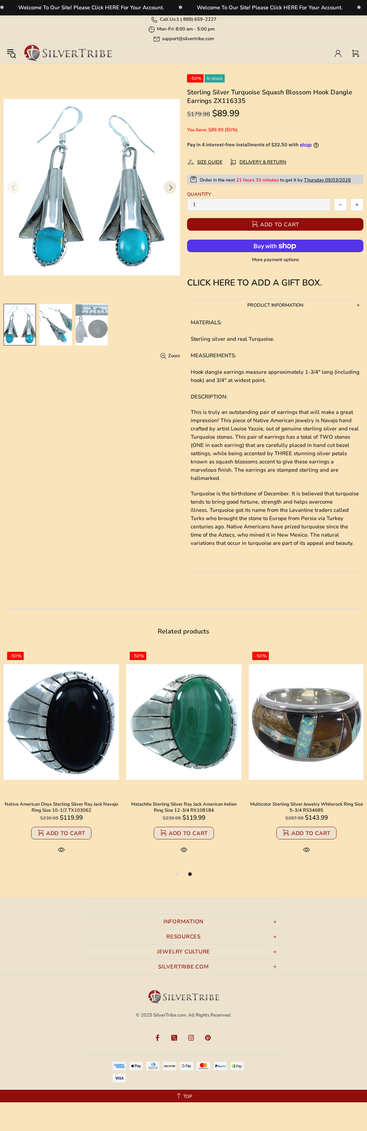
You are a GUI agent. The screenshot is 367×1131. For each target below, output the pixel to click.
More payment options (275, 260)
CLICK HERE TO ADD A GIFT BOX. (254, 282)
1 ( (196, 19)
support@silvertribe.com (188, 39)
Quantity (199, 195)
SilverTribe (68, 53)
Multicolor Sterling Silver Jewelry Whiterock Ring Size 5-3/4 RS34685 (306, 807)
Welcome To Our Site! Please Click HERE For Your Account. (91, 7)
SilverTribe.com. (170, 1015)
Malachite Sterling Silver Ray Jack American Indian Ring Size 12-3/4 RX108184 (184, 807)
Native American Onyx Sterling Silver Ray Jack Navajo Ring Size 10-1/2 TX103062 (61, 807)
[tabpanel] (61, 759)
